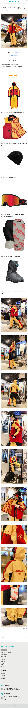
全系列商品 (3, 659)
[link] (16, 52)
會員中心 (3, 673)
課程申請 (3, 661)
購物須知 (3, 675)
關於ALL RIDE (4, 664)
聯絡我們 (3, 678)
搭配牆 (2, 666)
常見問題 (3, 677)
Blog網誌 (3, 663)
